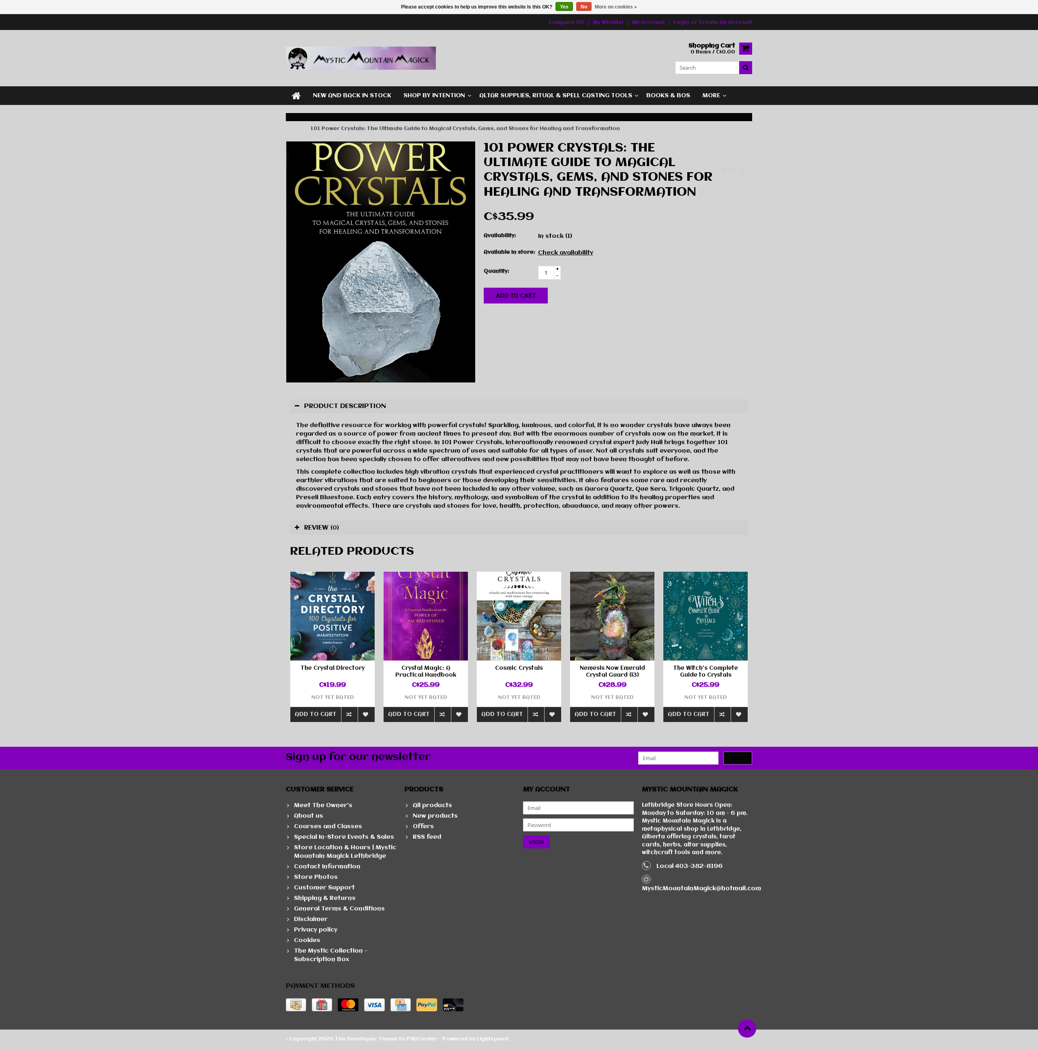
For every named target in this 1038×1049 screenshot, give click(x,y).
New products (435, 816)
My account (648, 22)
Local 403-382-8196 (689, 866)
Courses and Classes (328, 826)
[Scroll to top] (747, 1028)
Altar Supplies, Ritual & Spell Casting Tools (555, 95)
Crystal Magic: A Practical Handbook (425, 671)
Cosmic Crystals (519, 668)
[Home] (296, 96)
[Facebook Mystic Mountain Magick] (532, 58)
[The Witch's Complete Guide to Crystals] (705, 616)
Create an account (725, 22)
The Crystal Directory (332, 668)
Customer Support (324, 887)
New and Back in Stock (352, 95)
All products (432, 805)
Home (294, 128)
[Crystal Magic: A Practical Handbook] (426, 616)
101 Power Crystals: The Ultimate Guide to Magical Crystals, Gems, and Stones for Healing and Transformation (465, 128)
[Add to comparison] (733, 171)
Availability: (500, 235)
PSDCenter (422, 1039)
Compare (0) (566, 22)
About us (308, 816)
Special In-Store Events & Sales (344, 837)
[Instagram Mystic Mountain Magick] (545, 58)
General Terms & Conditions (339, 909)
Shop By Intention (434, 95)
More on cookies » (616, 7)
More (711, 95)
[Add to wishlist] (723, 171)
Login (682, 22)
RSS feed (427, 837)
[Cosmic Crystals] (519, 616)
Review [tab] (321, 527)
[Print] (742, 171)
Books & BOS (668, 95)
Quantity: (496, 271)
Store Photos (316, 877)
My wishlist (608, 22)
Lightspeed (492, 1039)
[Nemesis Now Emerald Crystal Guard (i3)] (612, 616)
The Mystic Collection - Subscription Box (330, 955)
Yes (564, 7)
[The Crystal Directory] (332, 616)
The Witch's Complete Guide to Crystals (705, 671)
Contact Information (327, 866)
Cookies (307, 940)
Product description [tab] (345, 406)
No (584, 7)
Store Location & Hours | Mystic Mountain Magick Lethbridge (345, 851)
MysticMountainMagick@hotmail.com (701, 888)
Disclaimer (311, 919)
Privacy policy (315, 930)
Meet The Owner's (323, 805)
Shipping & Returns (325, 898)
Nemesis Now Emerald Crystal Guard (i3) (612, 671)
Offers (423, 826)
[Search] (745, 67)
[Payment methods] (296, 1004)
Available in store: (509, 252)
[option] (332, 651)
